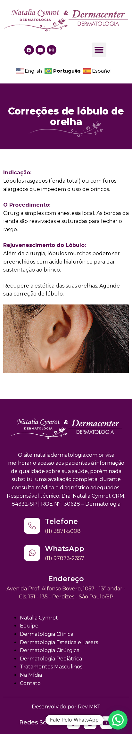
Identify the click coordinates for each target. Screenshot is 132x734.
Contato (30, 683)
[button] (99, 50)
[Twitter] (73, 722)
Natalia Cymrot (39, 618)
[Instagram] (51, 50)
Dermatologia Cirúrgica (49, 650)
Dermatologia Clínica (46, 634)
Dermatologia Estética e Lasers (59, 642)
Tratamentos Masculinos (51, 667)
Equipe (29, 626)
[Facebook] (29, 50)
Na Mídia (31, 675)
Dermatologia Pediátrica (51, 659)
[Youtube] (40, 50)
